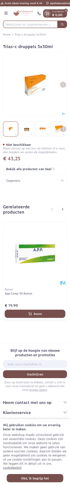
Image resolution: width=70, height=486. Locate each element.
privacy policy (38, 390)
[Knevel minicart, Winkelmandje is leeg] (47, 13)
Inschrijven (35, 374)
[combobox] (30, 24)
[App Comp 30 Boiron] (35, 254)
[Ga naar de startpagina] (23, 13)
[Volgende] (63, 85)
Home (7, 34)
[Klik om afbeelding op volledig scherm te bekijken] (35, 85)
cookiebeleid (12, 467)
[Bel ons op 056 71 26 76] (39, 13)
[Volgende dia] (62, 209)
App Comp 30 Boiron (18, 293)
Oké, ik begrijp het (35, 478)
